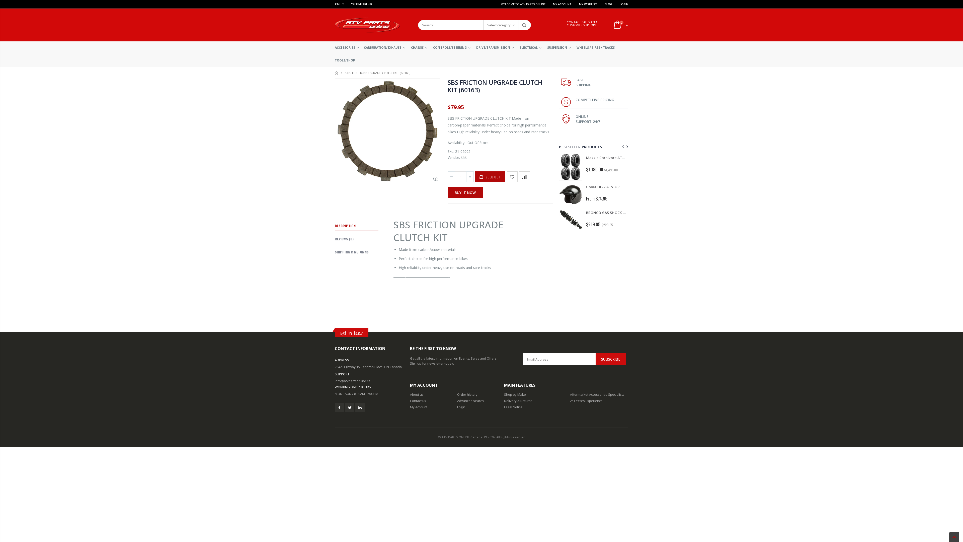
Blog (608, 4)
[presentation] (622, 146)
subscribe (610, 359)
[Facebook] (339, 407)
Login (624, 4)
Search (524, 25)
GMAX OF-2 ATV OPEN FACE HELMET (617, 186)
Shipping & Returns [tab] (352, 251)
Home (337, 73)
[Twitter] (349, 407)
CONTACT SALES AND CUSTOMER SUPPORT (582, 23)
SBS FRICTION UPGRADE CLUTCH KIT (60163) (495, 86)
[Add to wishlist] (512, 176)
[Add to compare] (524, 176)
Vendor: (454, 157)
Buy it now (465, 192)
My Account (562, 4)
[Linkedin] (360, 407)
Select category (499, 25)
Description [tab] (345, 225)
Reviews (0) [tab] (344, 238)
